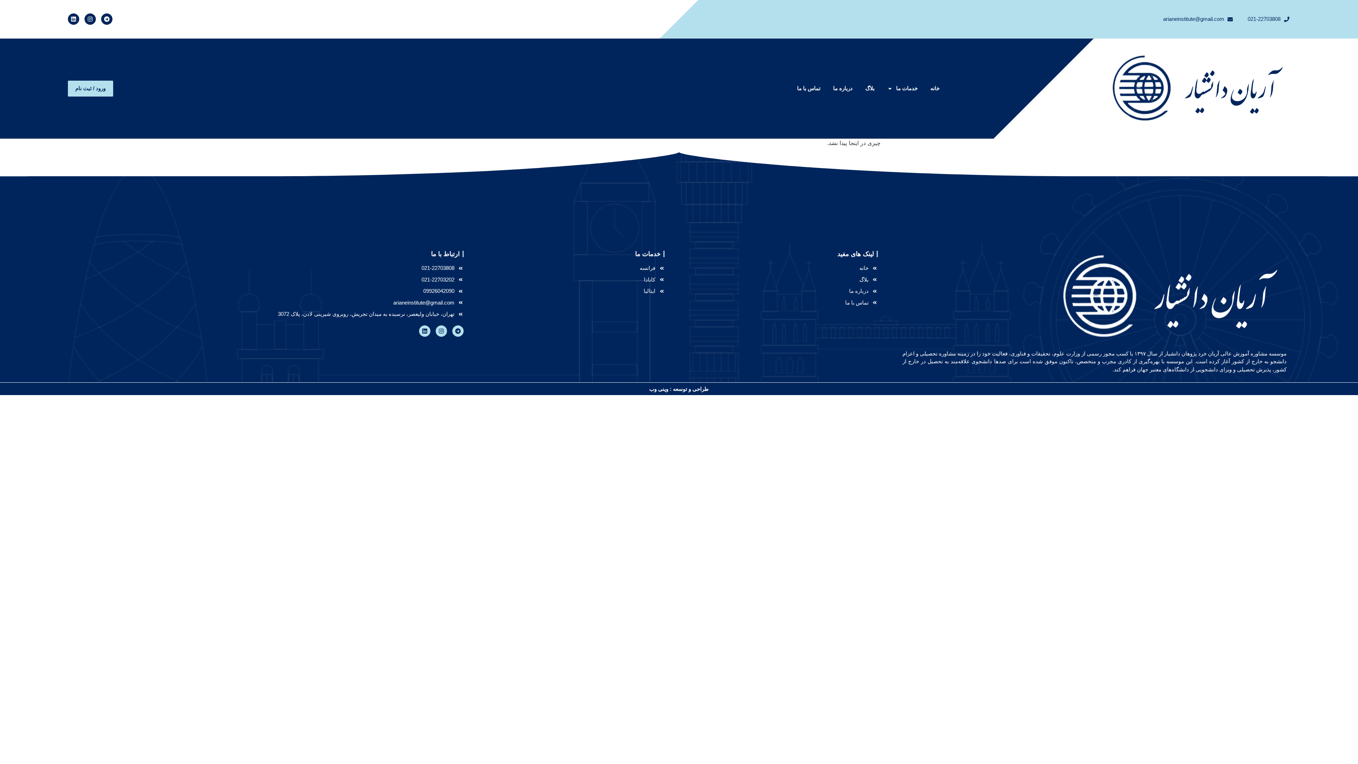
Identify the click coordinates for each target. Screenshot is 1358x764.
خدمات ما (907, 88)
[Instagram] (90, 19)
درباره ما (843, 88)
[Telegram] (106, 19)
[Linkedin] (73, 19)
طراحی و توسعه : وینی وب (679, 389)
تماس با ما (808, 88)
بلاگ (870, 88)
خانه (935, 88)
